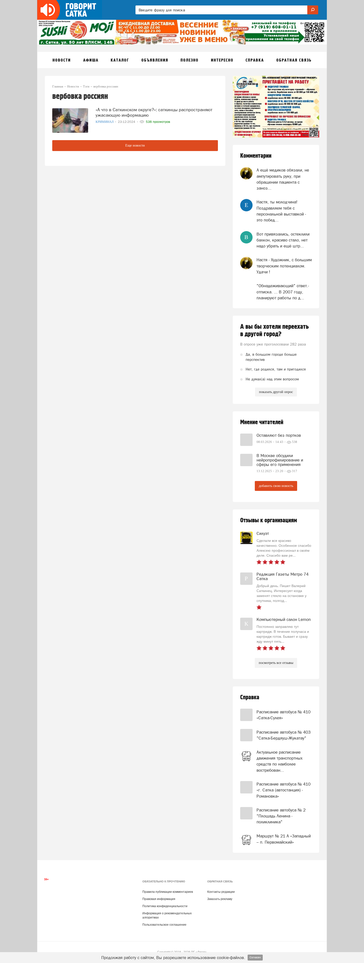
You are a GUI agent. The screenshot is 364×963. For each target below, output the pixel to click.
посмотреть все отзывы (276, 663)
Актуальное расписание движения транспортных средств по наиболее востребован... (280, 761)
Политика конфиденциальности (164, 906)
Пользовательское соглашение (164, 924)
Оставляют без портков (279, 435)
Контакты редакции (221, 892)
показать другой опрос (276, 392)
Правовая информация (158, 899)
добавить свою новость (276, 486)
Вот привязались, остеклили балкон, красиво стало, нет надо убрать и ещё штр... (283, 240)
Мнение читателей (261, 422)
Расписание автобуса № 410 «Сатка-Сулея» (284, 714)
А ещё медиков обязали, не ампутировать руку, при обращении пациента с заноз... (283, 179)
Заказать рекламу (219, 899)
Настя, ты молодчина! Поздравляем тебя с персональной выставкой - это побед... (281, 210)
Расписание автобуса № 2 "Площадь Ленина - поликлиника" (281, 816)
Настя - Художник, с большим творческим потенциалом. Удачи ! (284, 265)
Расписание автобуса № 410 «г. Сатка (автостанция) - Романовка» (284, 790)
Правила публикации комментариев (167, 892)
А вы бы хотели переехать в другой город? (274, 330)
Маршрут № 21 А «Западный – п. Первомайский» (284, 838)
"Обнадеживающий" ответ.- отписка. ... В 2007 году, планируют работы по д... (283, 291)
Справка (249, 697)
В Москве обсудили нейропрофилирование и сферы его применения (280, 460)
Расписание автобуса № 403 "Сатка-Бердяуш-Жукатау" (284, 735)
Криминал (105, 122)
